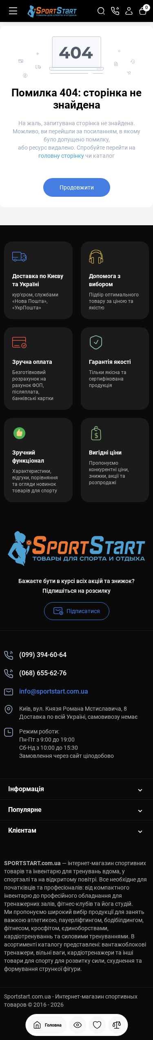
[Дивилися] (77, 1024)
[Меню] (13, 11)
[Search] (101, 11)
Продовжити (77, 187)
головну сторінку (61, 155)
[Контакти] (115, 11)
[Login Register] (129, 11)
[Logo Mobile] (52, 11)
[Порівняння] (116, 1024)
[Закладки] (97, 1024)
